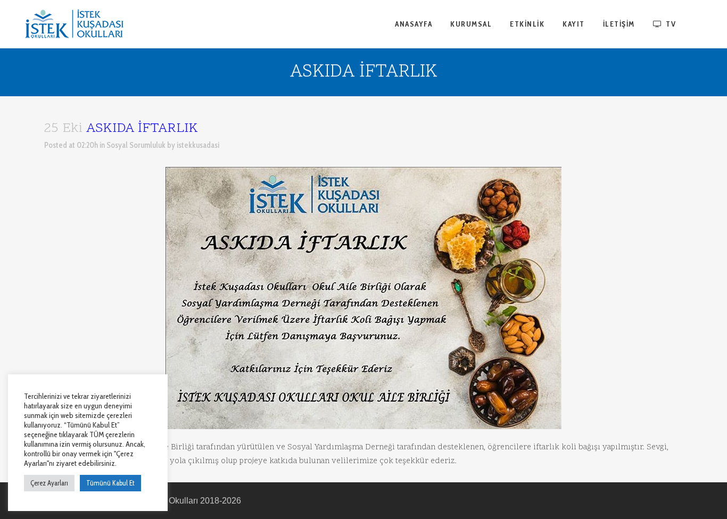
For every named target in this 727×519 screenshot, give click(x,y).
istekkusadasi (198, 145)
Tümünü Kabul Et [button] (110, 483)
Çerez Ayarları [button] (49, 483)
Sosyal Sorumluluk (136, 145)
